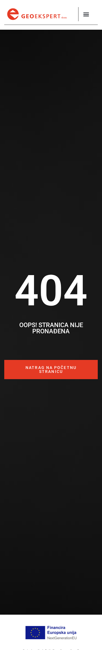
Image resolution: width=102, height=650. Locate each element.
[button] (86, 14)
